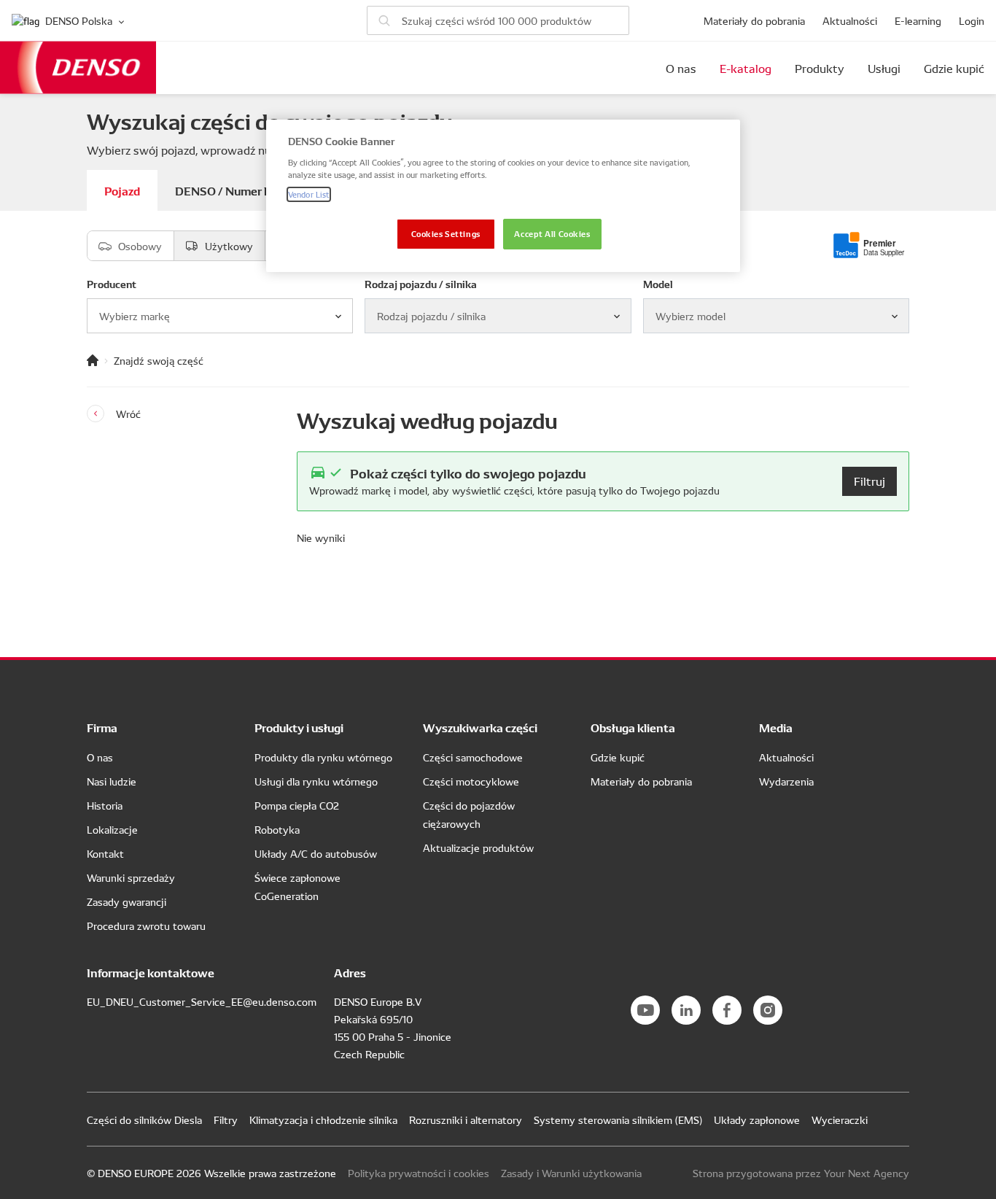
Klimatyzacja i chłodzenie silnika (323, 1119)
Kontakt (105, 853)
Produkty (819, 68)
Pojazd (122, 190)
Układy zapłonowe (757, 1119)
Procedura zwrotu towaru (146, 925)
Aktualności (849, 20)
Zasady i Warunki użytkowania (571, 1172)
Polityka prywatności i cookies (418, 1172)
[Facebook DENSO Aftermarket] (727, 1010)
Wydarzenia (786, 781)
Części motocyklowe (471, 781)
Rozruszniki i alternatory (465, 1119)
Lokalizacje (112, 829)
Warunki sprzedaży (131, 877)
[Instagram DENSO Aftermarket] (767, 1010)
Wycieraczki (840, 1119)
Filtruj (869, 481)
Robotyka (277, 829)
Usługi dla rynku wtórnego (316, 781)
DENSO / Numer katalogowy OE (260, 190)
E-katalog (745, 68)
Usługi (884, 68)
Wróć (128, 413)
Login (971, 20)
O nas (681, 68)
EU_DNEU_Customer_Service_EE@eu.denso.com (201, 1001)
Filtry (226, 1119)
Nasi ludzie (111, 781)
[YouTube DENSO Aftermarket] (645, 1010)
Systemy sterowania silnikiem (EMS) (618, 1119)
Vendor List (309, 194)
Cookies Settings (446, 233)
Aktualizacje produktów (478, 847)
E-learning (918, 20)
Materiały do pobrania (754, 20)
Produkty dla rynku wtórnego (323, 757)
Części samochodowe (473, 757)
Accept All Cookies (552, 233)
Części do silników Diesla (144, 1119)
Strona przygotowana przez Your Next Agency (801, 1172)
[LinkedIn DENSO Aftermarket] (686, 1010)
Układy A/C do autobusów (315, 853)
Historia (104, 805)
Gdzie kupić (954, 68)
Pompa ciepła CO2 (296, 805)
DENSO (78, 67)
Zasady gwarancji (126, 901)
